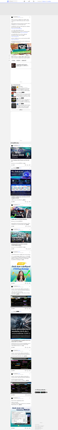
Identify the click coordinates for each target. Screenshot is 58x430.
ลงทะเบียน (49, 1)
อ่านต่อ (24, 163)
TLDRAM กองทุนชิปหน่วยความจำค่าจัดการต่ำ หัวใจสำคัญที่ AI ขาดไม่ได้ (20, 197)
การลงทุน (13, 60)
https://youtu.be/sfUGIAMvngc (16, 28)
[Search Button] (10, 1)
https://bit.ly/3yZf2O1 (24, 32)
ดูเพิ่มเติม (24, 199)
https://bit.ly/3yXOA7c (15, 36)
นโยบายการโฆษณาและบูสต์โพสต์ (39, 426)
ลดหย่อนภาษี (24, 60)
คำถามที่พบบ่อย (42, 425)
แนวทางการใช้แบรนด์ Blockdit (38, 428)
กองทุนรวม (18, 60)
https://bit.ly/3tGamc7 (15, 39)
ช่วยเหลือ (38, 425)
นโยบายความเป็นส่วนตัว (38, 427)
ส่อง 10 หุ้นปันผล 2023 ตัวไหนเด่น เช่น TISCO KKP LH (20, 161)
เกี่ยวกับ (36, 425)
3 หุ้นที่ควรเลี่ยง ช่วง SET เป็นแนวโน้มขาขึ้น (19, 219)
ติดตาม (19, 16)
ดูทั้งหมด (21, 109)
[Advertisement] (29, 9)
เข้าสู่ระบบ (44, 1)
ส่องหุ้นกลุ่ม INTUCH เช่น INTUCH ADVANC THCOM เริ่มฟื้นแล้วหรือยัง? (19, 244)
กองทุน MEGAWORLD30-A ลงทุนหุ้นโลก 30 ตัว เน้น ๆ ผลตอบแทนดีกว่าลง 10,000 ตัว (20, 341)
